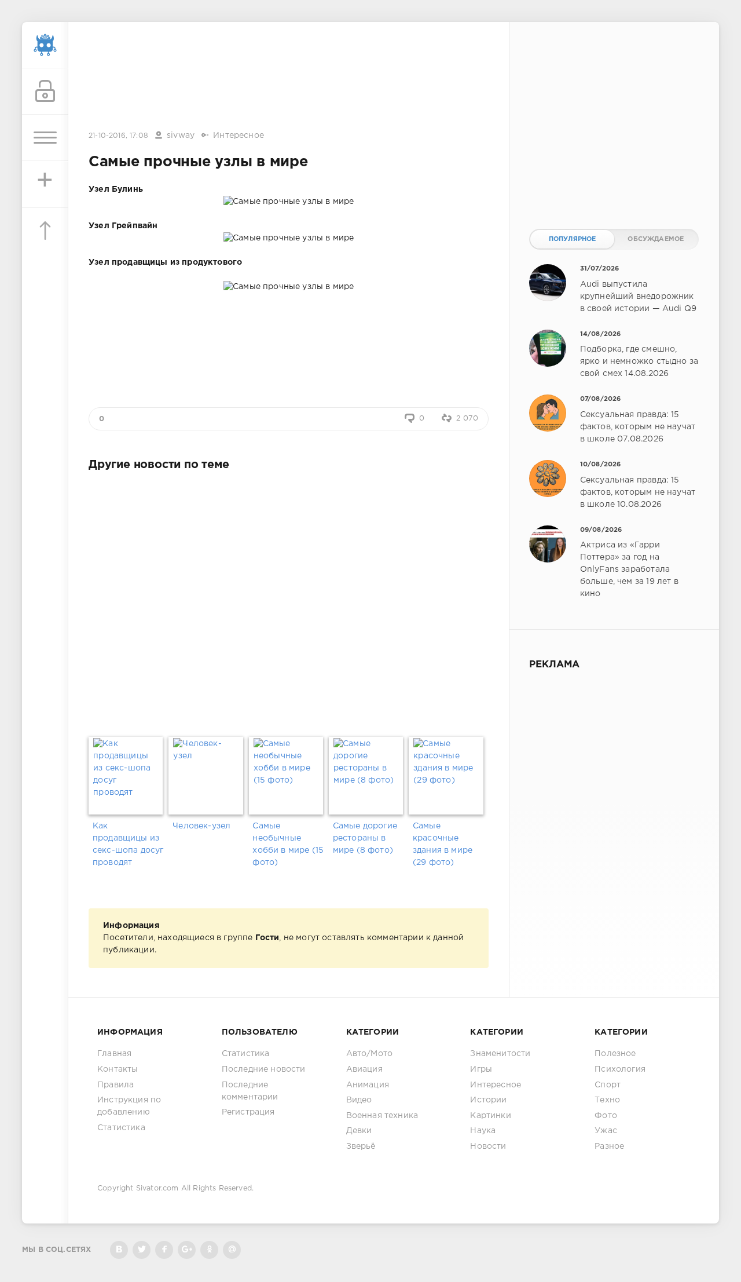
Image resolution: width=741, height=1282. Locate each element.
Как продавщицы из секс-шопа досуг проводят (128, 844)
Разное (609, 1146)
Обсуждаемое (656, 239)
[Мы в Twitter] (142, 1250)
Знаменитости (500, 1053)
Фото (606, 1115)
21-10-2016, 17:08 (118, 136)
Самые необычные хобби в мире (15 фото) (288, 844)
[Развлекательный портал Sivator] (45, 45)
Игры (481, 1069)
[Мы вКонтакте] (119, 1250)
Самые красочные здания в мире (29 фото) (442, 844)
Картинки (490, 1115)
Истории (488, 1100)
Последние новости (264, 1069)
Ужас (606, 1130)
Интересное (238, 135)
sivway (181, 135)
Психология (620, 1069)
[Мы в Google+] (187, 1250)
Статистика (121, 1127)
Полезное (615, 1053)
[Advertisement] (289, 77)
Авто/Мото (369, 1053)
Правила (115, 1085)
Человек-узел (201, 826)
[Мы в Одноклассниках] (209, 1250)
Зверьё (361, 1146)
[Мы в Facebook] (164, 1250)
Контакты (117, 1069)
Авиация (364, 1069)
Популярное (572, 239)
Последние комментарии (250, 1091)
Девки (359, 1130)
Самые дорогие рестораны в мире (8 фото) (365, 838)
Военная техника (382, 1115)
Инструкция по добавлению (129, 1106)
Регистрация (248, 1112)
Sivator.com (157, 1188)
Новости (488, 1146)
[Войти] (45, 91)
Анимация (367, 1085)
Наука (483, 1130)
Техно (607, 1100)
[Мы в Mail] (232, 1250)
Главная (114, 1053)
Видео (359, 1100)
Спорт (608, 1085)
